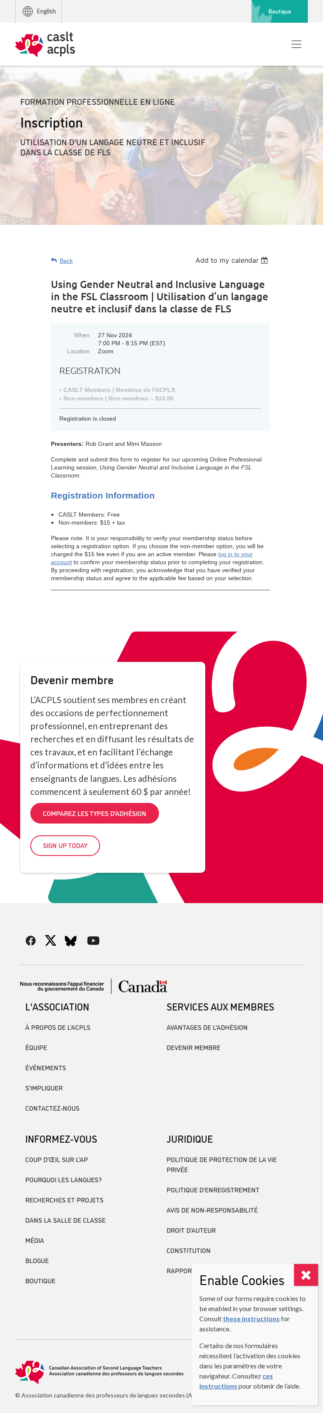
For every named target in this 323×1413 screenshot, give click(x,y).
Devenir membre (193, 1047)
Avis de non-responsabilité (212, 1209)
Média (34, 1240)
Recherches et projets (64, 1199)
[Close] (306, 1275)
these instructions (251, 1318)
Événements (45, 1067)
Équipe (36, 1047)
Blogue (37, 1260)
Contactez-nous (52, 1107)
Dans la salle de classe (65, 1219)
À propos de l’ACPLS (57, 1027)
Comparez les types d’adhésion (94, 813)
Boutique (279, 11)
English (46, 11)
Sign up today (65, 845)
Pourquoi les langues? (63, 1179)
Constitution (189, 1250)
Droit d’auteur (191, 1229)
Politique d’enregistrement (213, 1189)
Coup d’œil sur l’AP (56, 1159)
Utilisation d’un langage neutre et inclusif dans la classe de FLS (112, 146)
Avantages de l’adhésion (207, 1027)
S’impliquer (44, 1087)
